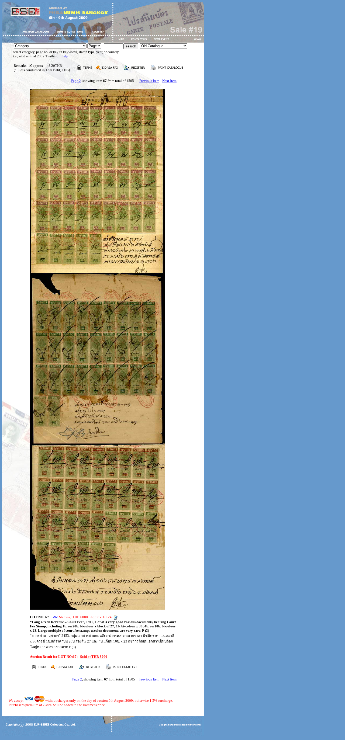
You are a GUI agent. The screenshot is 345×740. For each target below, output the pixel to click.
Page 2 (76, 81)
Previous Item (149, 81)
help (65, 56)
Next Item (169, 81)
